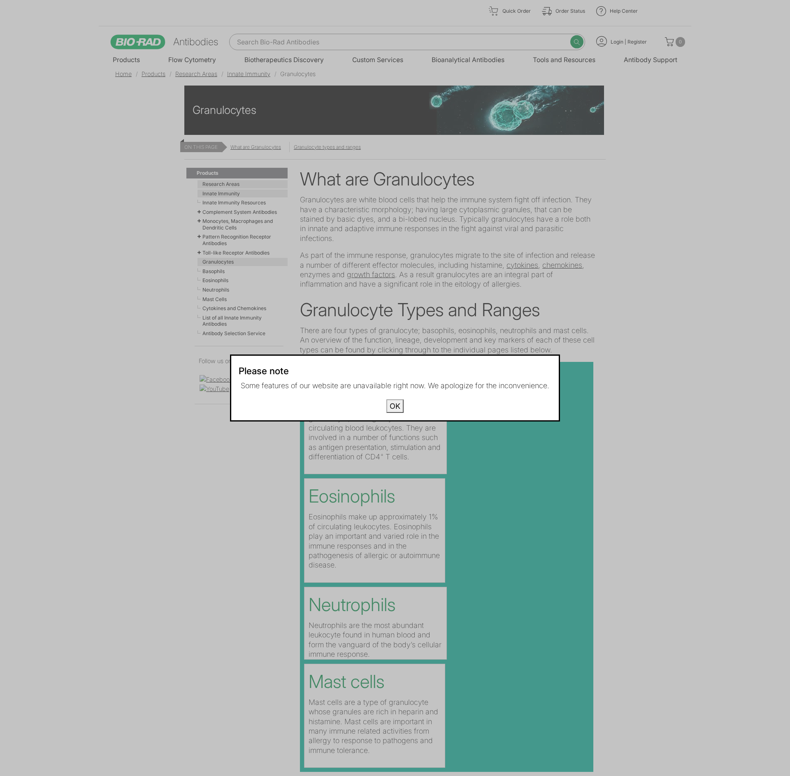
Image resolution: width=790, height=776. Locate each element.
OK (395, 406)
